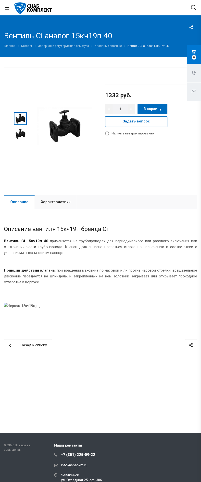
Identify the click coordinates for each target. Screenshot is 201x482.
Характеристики (56, 202)
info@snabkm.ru (74, 465)
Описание (19, 202)
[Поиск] (193, 8)
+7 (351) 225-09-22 (78, 454)
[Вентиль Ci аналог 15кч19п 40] (64, 125)
